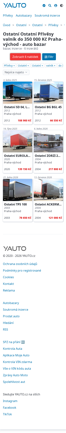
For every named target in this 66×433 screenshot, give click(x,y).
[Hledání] (50, 5)
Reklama (9, 290)
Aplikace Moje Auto (16, 355)
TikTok (7, 414)
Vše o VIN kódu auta (17, 368)
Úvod (6, 25)
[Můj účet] (56, 5)
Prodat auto (11, 316)
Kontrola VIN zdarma (17, 362)
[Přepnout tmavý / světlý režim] (61, 5)
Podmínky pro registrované (22, 270)
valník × (50, 65)
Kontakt (8, 284)
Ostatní (21, 25)
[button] (25, 56)
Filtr (51, 57)
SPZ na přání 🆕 (14, 342)
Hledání (8, 323)
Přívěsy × (9, 65)
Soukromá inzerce (47, 15)
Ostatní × (23, 65)
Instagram (10, 401)
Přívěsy (8, 15)
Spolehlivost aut (14, 382)
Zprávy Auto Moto (15, 375)
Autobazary (24, 15)
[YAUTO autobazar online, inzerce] (14, 5)
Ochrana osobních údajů (20, 264)
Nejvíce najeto (14, 72)
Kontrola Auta (12, 349)
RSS (5, 329)
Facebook (9, 408)
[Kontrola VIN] (44, 5)
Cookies (8, 277)
